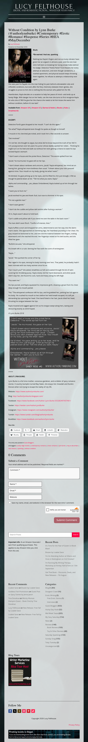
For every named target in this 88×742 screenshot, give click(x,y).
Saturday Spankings (53, 635)
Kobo (66, 108)
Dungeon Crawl (51, 592)
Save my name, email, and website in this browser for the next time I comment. (43, 503)
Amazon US (36, 108)
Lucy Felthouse (15, 44)
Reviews (48, 625)
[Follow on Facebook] (10, 711)
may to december (72, 445)
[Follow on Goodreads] (19, 711)
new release (12, 448)
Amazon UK (25, 108)
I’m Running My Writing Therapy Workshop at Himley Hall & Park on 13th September (61, 566)
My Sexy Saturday (52, 617)
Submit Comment (66, 520)
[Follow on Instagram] (24, 711)
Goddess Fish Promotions (18, 592)
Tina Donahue (13, 598)
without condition (30, 448)
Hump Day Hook (52, 610)
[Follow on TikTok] (33, 711)
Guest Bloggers (29, 442)
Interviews (51, 602)
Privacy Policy (74, 725)
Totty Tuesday (50, 642)
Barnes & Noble (49, 108)
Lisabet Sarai (13, 588)
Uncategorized (51, 646)
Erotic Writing (50, 595)
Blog (47, 588)
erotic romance (52, 445)
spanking (20, 448)
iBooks (59, 108)
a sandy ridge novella (22, 445)
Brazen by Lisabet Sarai (54, 552)
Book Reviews (52, 627)
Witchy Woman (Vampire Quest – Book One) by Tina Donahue (22, 601)
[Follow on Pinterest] (28, 711)
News (47, 621)
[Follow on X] (15, 711)
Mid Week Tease (51, 613)
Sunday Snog (50, 639)
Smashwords (13, 111)
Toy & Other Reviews (55, 631)
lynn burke (62, 445)
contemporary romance (38, 445)
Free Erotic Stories (54, 598)
